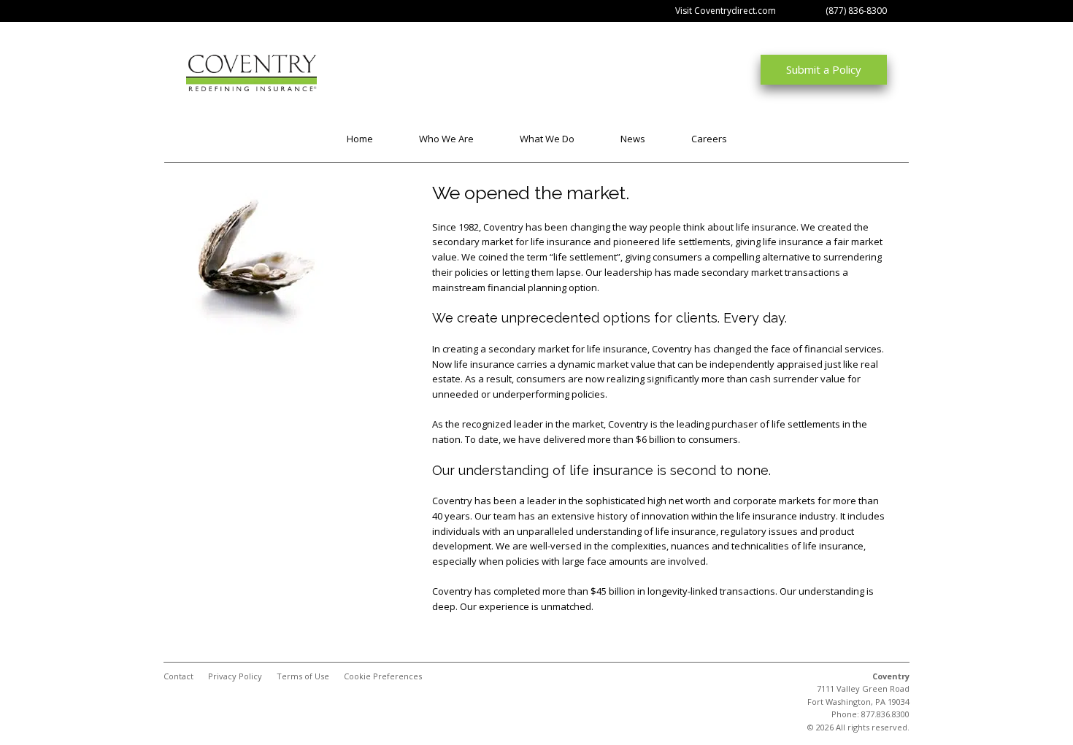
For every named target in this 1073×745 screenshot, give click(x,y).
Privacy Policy (235, 676)
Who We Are (446, 138)
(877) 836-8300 (856, 10)
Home (360, 138)
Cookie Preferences (383, 676)
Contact (178, 676)
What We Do (547, 138)
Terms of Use (303, 676)
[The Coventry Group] (219, 73)
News (632, 138)
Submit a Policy (823, 69)
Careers (709, 138)
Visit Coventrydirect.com (725, 10)
